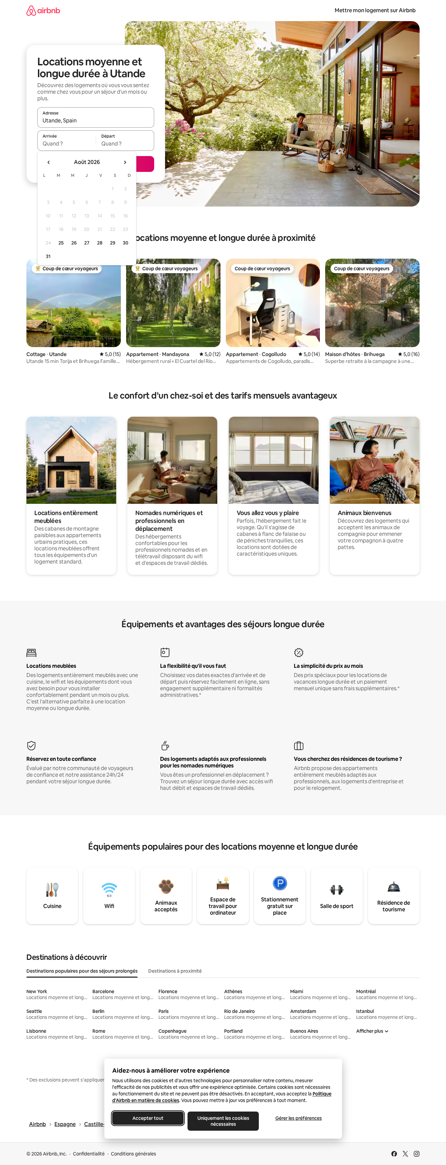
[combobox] (96, 120)
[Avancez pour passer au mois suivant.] (125, 162)
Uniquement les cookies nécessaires (223, 1121)
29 (112, 243)
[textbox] (66, 143)
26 (74, 243)
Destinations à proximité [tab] (175, 971)
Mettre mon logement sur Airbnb (375, 10)
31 (48, 256)
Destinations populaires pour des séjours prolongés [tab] (82, 971)
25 (61, 243)
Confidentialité (89, 1154)
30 (125, 243)
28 (99, 243)
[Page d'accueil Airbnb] (43, 10)
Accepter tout (147, 1118)
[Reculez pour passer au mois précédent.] (49, 162)
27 (86, 243)
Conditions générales (133, 1154)
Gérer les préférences (298, 1118)
